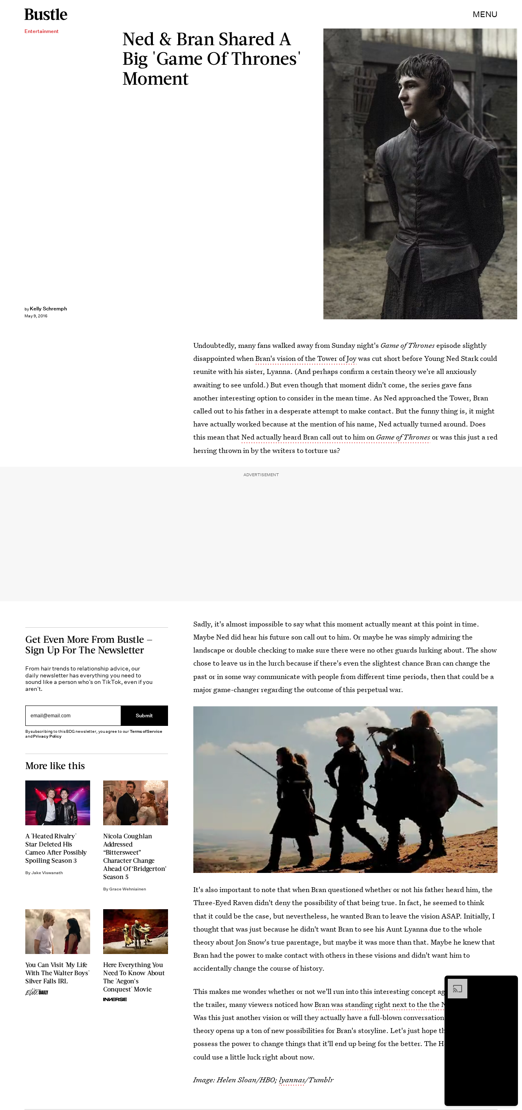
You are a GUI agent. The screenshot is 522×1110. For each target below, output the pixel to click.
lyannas (292, 1079)
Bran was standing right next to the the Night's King (397, 1004)
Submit (144, 715)
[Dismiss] (508, 983)
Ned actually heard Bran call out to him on (335, 437)
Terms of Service (146, 731)
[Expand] (453, 983)
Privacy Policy (47, 736)
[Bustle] (45, 14)
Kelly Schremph (48, 308)
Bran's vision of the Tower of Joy (305, 358)
